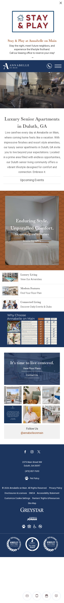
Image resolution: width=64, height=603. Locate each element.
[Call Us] (49, 66)
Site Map (32, 503)
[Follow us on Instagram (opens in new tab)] (32, 452)
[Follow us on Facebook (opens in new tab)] (25, 452)
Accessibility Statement (48, 493)
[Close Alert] (61, 4)
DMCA (32, 493)
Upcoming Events (32, 180)
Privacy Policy (55, 488)
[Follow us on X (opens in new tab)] (39, 452)
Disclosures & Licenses (16, 493)
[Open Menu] (58, 66)
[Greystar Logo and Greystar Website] (32, 510)
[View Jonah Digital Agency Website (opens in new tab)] (32, 519)
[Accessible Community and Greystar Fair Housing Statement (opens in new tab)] (34, 527)
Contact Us (32, 375)
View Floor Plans (32, 368)
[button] (31, 57)
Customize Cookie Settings (17, 498)
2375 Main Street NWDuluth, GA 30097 (32, 464)
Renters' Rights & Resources (46, 498)
